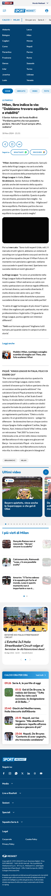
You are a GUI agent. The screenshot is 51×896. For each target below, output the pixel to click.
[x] (22, 773)
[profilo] (47, 11)
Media (5, 783)
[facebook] (3, 773)
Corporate (7, 839)
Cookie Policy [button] (31, 839)
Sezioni (5, 802)
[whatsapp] (16, 773)
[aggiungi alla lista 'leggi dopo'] (12, 144)
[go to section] (46, 472)
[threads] (34, 773)
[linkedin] (28, 773)
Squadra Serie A (10, 822)
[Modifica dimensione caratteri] (19, 144)
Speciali (6, 812)
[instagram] (9, 773)
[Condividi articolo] (5, 144)
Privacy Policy (8, 844)
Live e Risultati (9, 793)
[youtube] (41, 773)
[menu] (4, 11)
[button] (25, 10)
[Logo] (25, 10)
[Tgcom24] (7, 3)
